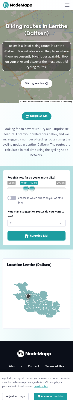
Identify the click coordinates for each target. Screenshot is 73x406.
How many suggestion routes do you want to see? (35, 214)
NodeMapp (67, 102)
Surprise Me (39, 116)
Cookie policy (41, 386)
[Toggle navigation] (67, 5)
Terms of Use (54, 366)
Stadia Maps (27, 102)
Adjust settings (15, 396)
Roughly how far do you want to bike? (31, 177)
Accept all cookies (52, 396)
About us (15, 366)
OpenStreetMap (42, 102)
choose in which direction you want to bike (40, 200)
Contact (33, 366)
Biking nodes (34, 83)
